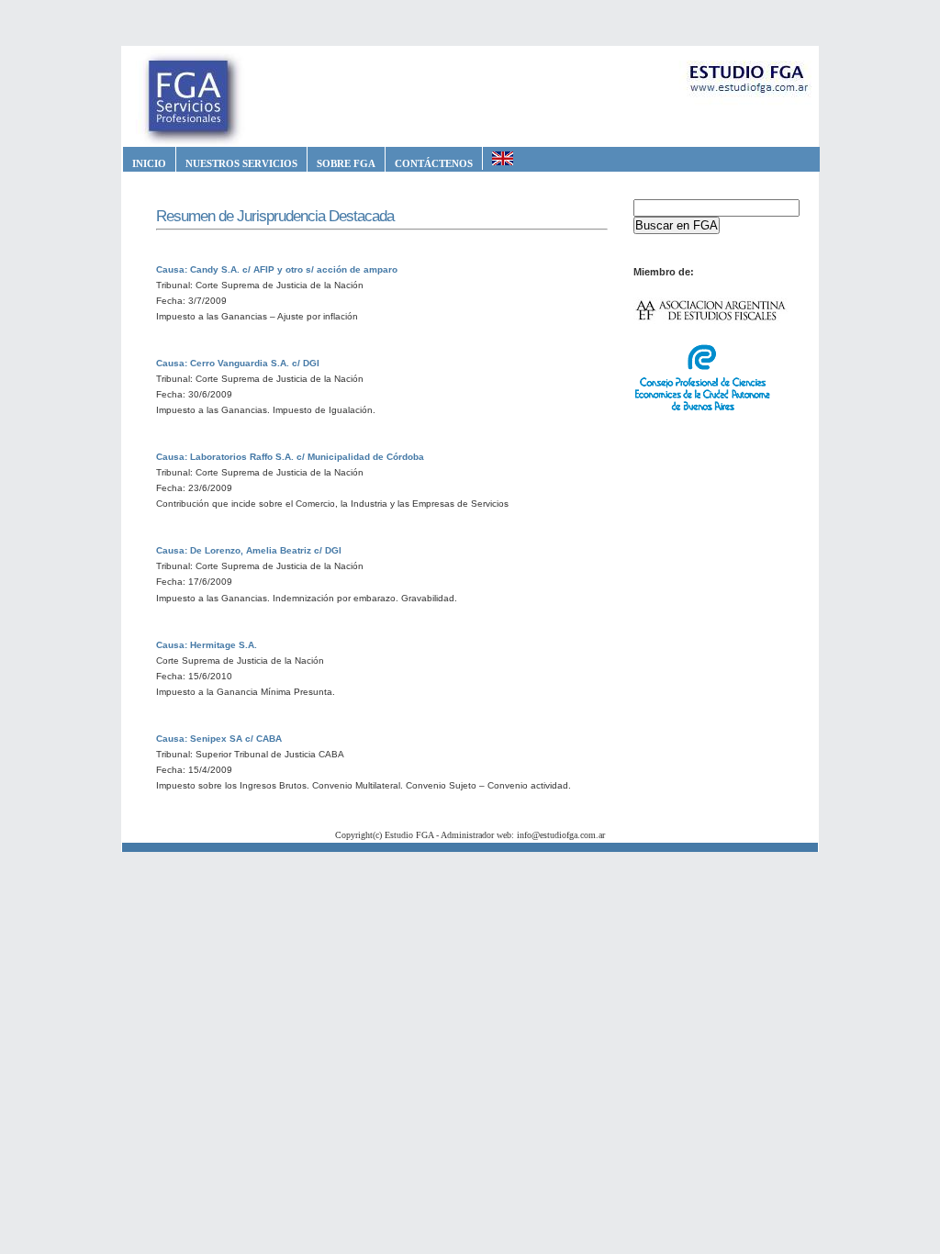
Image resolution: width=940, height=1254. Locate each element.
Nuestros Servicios (241, 163)
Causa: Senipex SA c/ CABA (219, 738)
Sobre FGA (346, 163)
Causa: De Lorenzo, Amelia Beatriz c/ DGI (248, 550)
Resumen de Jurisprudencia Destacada (275, 216)
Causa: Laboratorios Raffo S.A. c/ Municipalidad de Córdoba (290, 457)
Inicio (149, 163)
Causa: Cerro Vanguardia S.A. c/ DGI (237, 363)
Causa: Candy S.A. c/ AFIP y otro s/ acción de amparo (276, 269)
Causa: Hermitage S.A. (206, 645)
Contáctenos (434, 163)
